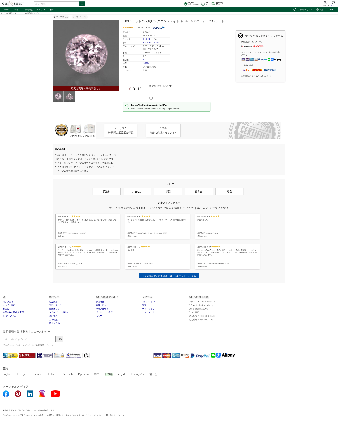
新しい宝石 (8, 301)
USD (331, 10)
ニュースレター (149, 312)
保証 (168, 191)
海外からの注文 (56, 323)
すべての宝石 (9, 305)
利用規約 (53, 316)
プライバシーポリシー (59, 312)
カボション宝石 (10, 316)
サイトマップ (148, 308)
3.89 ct (147, 39)
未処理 (146, 63)
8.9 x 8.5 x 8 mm (151, 42)
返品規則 (53, 301)
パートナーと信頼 (104, 312)
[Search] (82, 3)
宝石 (17, 9)
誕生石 (6, 308)
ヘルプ (41, 9)
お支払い (137, 191)
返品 (229, 191)
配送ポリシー (55, 308)
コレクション (148, 301)
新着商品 (29, 10)
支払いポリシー (56, 305)
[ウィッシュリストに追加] (151, 99)
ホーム (7, 10)
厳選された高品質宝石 (13, 312)
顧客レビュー (102, 305)
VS (144, 59)
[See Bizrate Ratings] (159, 27)
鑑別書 (199, 191)
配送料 (106, 191)
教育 (52, 10)
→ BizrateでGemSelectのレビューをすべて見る (169, 275)
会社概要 (100, 301)
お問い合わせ (102, 308)
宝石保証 (53, 319)
